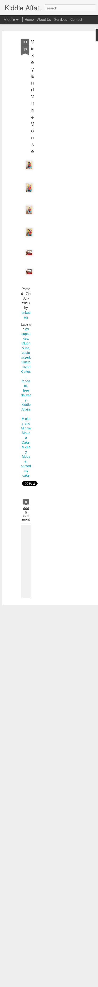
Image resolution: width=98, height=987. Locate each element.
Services (60, 19)
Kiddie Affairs (26, 406)
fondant (26, 383)
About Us (44, 19)
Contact (76, 19)
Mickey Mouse (26, 454)
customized (25, 355)
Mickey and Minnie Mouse (32, 96)
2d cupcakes (25, 333)
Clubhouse (26, 345)
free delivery (26, 395)
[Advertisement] (57, 111)
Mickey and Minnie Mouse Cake (26, 430)
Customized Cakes (26, 367)
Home (29, 19)
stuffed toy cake (26, 470)
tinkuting (26, 314)
